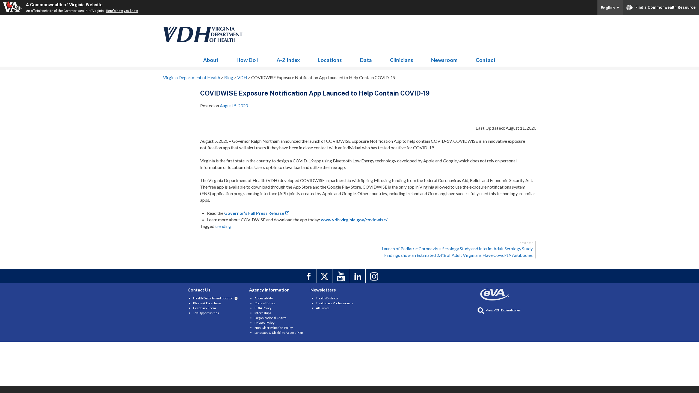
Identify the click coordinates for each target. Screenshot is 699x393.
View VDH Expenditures (503, 310)
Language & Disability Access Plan (278, 333)
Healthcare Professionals (334, 303)
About (210, 60)
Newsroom (444, 60)
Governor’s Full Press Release (254, 213)
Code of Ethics (265, 303)
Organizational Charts (270, 318)
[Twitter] (325, 276)
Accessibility (263, 298)
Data (366, 60)
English (610, 7)
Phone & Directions (207, 303)
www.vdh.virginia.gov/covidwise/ (354, 219)
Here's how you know (122, 11)
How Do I (247, 60)
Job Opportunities (206, 313)
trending (223, 226)
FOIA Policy (262, 308)
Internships (262, 313)
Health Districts (327, 298)
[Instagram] (374, 276)
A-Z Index (288, 60)
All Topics (323, 308)
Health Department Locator (213, 298)
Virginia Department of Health (203, 34)
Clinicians (401, 60)
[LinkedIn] (358, 276)
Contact (486, 60)
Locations (330, 60)
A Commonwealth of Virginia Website (64, 4)
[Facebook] (308, 276)
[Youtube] (341, 276)
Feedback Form (204, 308)
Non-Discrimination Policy (273, 328)
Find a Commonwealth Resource (665, 7)
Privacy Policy (264, 323)
